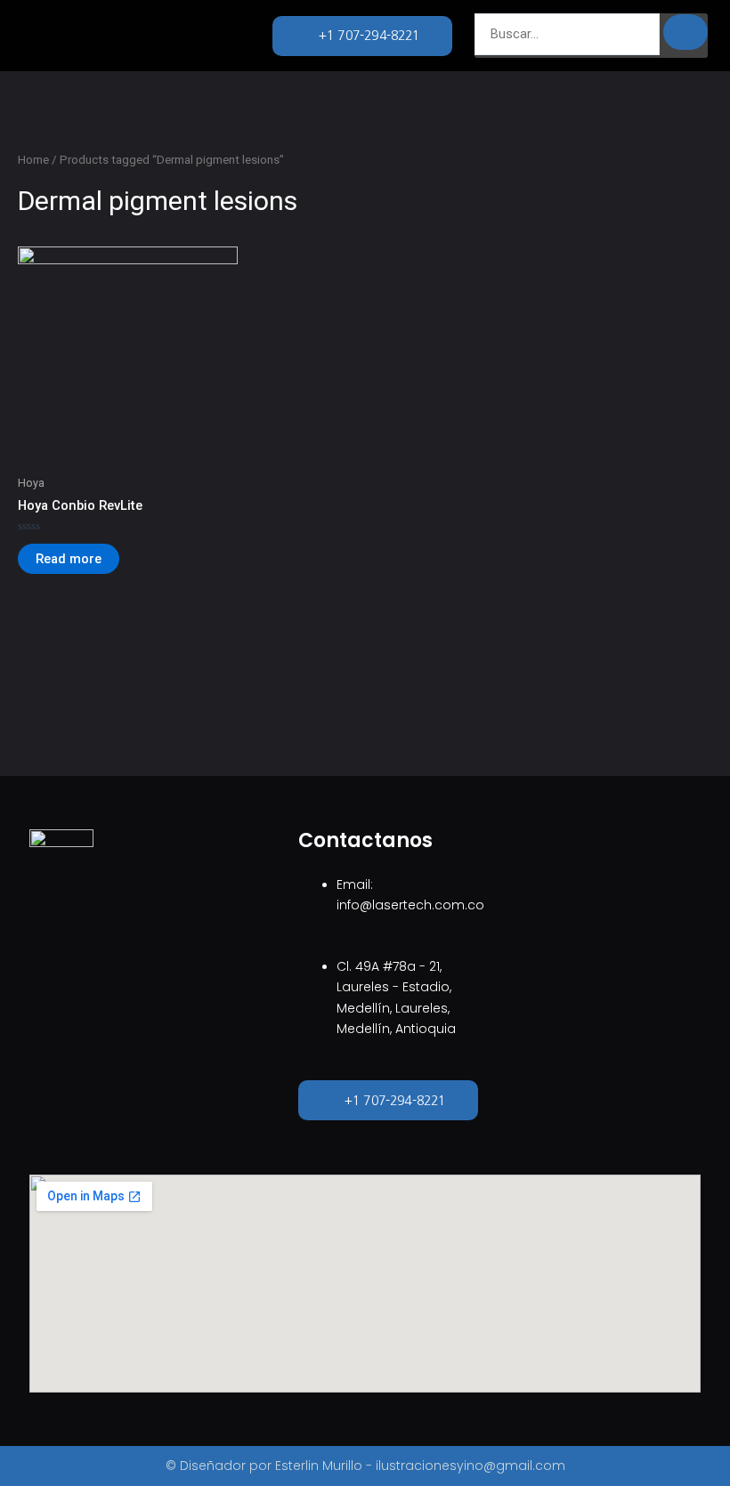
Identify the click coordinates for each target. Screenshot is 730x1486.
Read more (68, 559)
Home (33, 159)
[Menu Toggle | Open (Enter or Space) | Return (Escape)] (157, 35)
